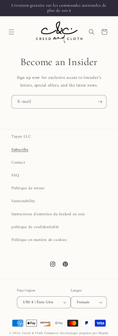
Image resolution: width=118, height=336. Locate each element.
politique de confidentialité (35, 227)
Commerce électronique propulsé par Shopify (76, 333)
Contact (18, 162)
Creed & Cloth (32, 333)
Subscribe (19, 149)
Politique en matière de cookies (39, 240)
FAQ (15, 175)
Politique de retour (27, 188)
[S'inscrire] (100, 101)
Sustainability (23, 201)
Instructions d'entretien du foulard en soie (48, 214)
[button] (11, 32)
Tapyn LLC (21, 136)
